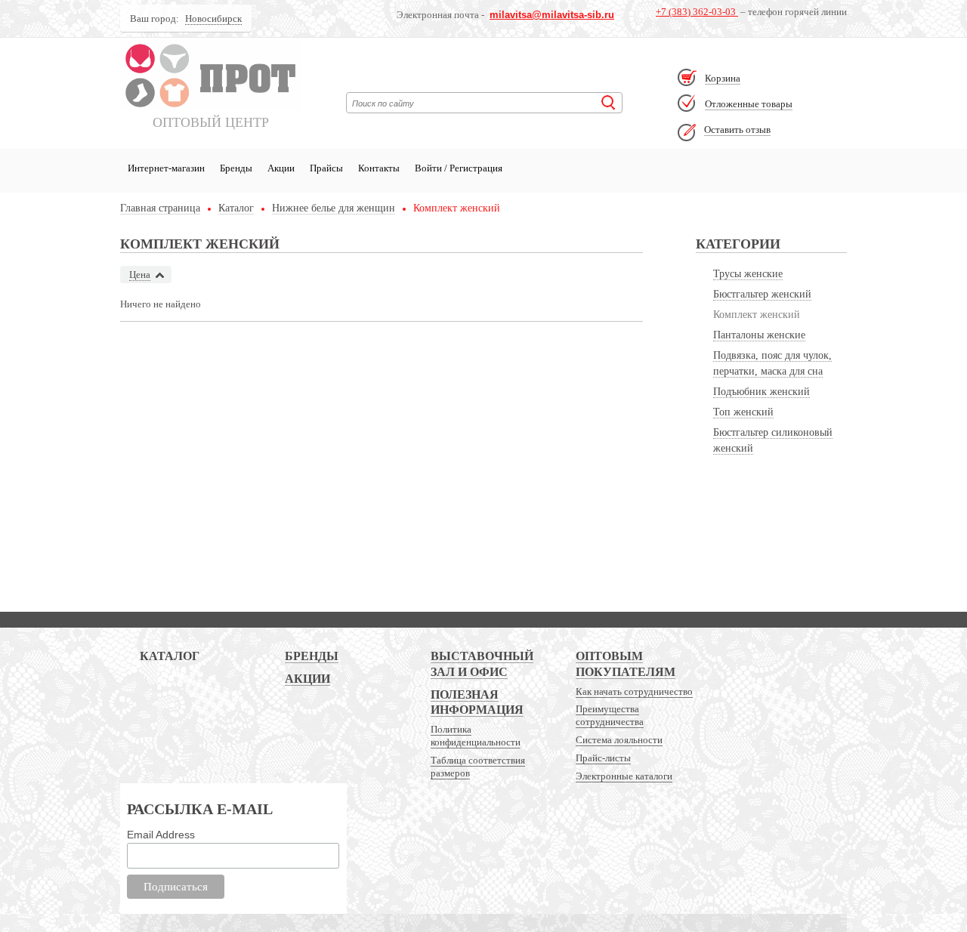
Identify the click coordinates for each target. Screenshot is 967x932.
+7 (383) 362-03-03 (697, 11)
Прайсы (326, 168)
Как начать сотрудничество (634, 691)
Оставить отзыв (737, 129)
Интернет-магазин (166, 168)
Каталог (236, 208)
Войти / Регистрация (458, 168)
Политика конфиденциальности (476, 736)
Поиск (608, 102)
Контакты (379, 168)
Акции (281, 168)
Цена (139, 274)
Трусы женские (748, 273)
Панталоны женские (759, 335)
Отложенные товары (748, 104)
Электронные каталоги (624, 776)
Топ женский (743, 412)
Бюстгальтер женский (762, 294)
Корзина (722, 78)
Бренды (236, 168)
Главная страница (160, 208)
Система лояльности (619, 739)
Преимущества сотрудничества (610, 715)
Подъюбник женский (761, 391)
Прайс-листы (603, 758)
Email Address (161, 835)
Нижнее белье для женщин (333, 208)
